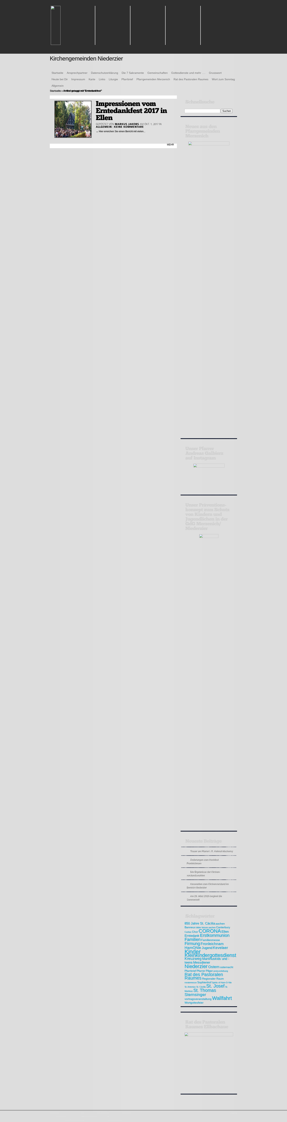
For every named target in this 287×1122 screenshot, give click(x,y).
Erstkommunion (214, 935)
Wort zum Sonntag (223, 79)
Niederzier (196, 966)
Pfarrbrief (127, 79)
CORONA (210, 931)
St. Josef (215, 985)
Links (102, 79)
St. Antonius (190, 987)
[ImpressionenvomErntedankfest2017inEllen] (132, 111)
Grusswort (215, 72)
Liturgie (113, 79)
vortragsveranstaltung (197, 998)
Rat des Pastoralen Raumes (191, 79)
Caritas (187, 932)
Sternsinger (195, 994)
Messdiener (201, 962)
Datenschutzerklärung (104, 72)
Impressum (78, 79)
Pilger (209, 970)
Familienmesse (210, 939)
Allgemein (58, 85)
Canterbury (223, 927)
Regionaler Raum (213, 978)
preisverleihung (220, 971)
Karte (92, 79)
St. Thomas (204, 990)
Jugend (207, 948)
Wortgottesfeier (193, 1002)
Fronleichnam (212, 944)
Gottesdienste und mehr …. (188, 72)
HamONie (192, 948)
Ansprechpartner (77, 72)
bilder (198, 927)
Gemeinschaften (157, 72)
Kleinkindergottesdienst (210, 955)
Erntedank (191, 936)
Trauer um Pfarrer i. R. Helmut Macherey (211, 851)
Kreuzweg (192, 958)
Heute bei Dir (60, 79)
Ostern (213, 967)
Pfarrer (201, 970)
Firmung (192, 943)
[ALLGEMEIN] (104, 126)
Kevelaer (220, 948)
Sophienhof (204, 982)
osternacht (226, 967)
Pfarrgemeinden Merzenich (153, 79)
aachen (220, 923)
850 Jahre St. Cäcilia (199, 923)
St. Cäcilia (201, 987)
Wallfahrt (222, 998)
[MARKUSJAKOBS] (127, 124)
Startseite (57, 72)
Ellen (225, 931)
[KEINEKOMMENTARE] (129, 126)
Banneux (189, 927)
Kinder (192, 951)
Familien (192, 939)
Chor (195, 931)
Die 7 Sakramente (133, 72)
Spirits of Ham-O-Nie (222, 982)
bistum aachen (209, 927)
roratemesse (190, 982)
